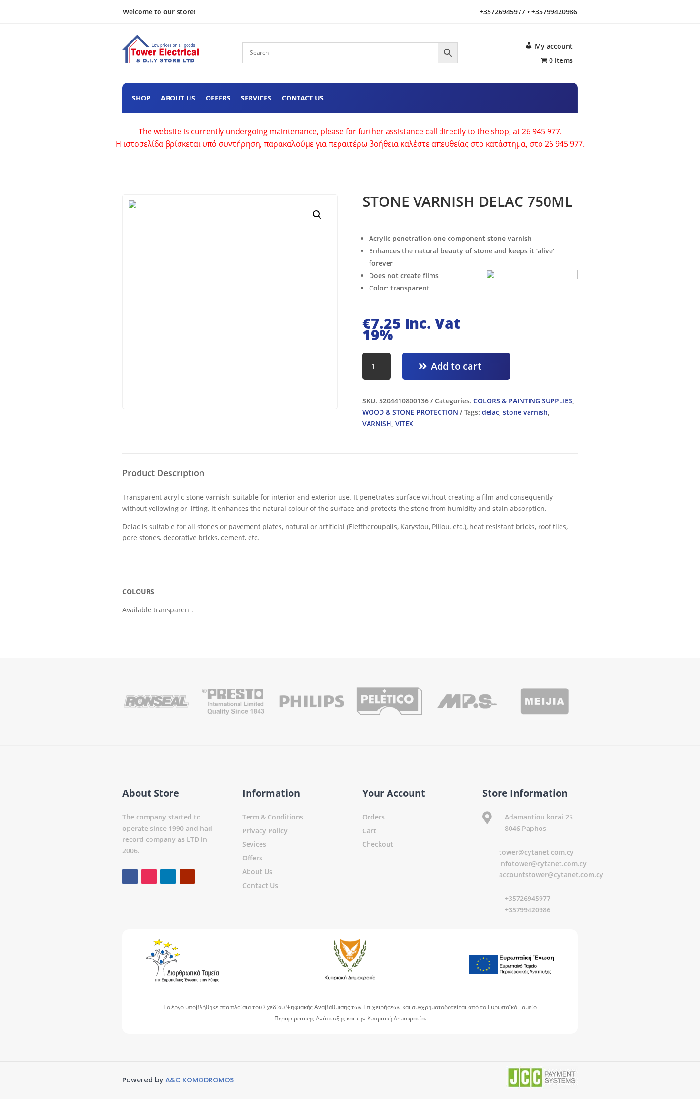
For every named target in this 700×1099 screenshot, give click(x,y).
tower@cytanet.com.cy (536, 852)
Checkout (377, 844)
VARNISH (376, 423)
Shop (141, 98)
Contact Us (303, 98)
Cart (369, 830)
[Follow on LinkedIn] (541, 96)
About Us (178, 98)
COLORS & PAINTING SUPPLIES (522, 400)
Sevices (254, 844)
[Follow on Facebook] (503, 96)
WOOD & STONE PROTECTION (410, 412)
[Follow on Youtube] (560, 96)
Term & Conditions (272, 816)
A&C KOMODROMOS (199, 1080)
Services (256, 98)
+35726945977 (527, 898)
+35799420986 (527, 909)
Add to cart (456, 366)
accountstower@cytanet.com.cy (551, 874)
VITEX (404, 423)
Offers (218, 98)
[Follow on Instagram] (522, 96)
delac (490, 412)
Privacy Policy (265, 830)
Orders (373, 816)
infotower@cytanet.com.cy (543, 863)
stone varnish (525, 412)
